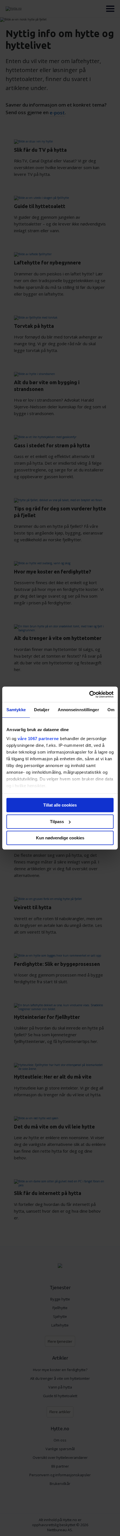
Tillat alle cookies (60, 805)
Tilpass (57, 821)
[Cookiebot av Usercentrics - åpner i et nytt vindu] (89, 694)
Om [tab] (110, 709)
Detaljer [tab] (41, 709)
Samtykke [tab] (16, 709)
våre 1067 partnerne (38, 738)
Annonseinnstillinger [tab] (78, 709)
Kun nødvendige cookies (60, 837)
